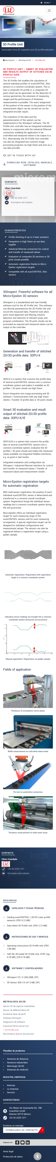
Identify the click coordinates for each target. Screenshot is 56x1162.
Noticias (11, 1085)
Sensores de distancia (17, 1059)
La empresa (12, 1089)
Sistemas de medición (17, 1069)
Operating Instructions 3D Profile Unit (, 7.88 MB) (28, 947)
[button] (37, 1156)
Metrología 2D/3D (15, 1066)
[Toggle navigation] (49, 10)
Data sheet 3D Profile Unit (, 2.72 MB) (27, 925)
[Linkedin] (28, 1142)
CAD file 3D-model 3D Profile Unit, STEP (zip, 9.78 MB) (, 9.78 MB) (28, 956)
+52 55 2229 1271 (19, 197)
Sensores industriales (17, 1062)
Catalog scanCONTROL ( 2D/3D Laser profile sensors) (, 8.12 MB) (28, 919)
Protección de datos (13, 1156)
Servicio (11, 1092)
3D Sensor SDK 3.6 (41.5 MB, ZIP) (23, 982)
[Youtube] (22, 1142)
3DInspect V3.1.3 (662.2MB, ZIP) (22, 977)
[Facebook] (17, 1142)
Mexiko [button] (46, 2)
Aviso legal (8, 1151)
